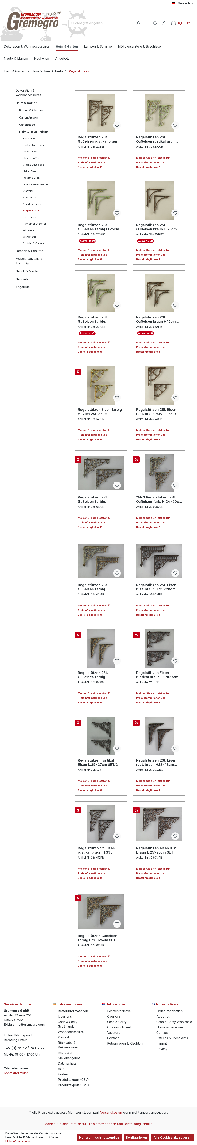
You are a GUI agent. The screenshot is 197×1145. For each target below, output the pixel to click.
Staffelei (28, 190)
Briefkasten (29, 138)
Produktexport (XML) (73, 1085)
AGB (61, 1069)
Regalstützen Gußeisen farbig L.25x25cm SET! (97, 938)
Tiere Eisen (29, 217)
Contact (113, 1038)
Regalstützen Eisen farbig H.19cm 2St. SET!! (100, 411)
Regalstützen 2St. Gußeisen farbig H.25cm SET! (98, 227)
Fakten (63, 1074)
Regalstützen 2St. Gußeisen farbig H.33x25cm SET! (93, 499)
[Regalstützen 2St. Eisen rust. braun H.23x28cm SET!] (159, 560)
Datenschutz (67, 1063)
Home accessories (169, 1027)
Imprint (161, 1043)
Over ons (114, 1016)
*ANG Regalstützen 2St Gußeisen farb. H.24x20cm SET (159, 499)
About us (163, 1016)
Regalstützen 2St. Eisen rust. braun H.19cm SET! (156, 411)
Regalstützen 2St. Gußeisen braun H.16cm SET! (156, 319)
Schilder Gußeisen (33, 243)
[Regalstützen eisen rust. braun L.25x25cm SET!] (159, 824)
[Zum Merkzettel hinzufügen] (117, 125)
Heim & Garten (26, 103)
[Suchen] (138, 23)
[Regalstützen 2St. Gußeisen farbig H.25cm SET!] (101, 200)
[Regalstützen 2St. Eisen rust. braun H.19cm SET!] (159, 385)
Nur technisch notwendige (99, 1137)
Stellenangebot (69, 1058)
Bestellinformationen (73, 1011)
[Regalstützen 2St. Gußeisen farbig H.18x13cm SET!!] (101, 648)
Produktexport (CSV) (73, 1080)
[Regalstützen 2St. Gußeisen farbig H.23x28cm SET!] (101, 560)
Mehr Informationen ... (19, 1141)
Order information (169, 1011)
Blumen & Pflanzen (31, 110)
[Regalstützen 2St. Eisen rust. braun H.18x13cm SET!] (159, 736)
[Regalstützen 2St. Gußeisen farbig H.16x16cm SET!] (101, 293)
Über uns (65, 1016)
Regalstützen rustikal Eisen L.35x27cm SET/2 (98, 762)
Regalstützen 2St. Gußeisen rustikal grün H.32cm (155, 139)
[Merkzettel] (155, 23)
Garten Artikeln (28, 117)
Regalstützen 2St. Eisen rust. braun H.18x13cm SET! (156, 762)
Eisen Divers (30, 151)
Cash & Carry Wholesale (174, 1022)
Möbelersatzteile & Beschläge (28, 261)
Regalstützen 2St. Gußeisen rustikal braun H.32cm (98, 139)
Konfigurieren (136, 1137)
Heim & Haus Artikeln (33, 131)
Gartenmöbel (27, 124)
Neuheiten (22, 279)
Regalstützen (31, 210)
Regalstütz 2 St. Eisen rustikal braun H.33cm (97, 850)
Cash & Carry (117, 1022)
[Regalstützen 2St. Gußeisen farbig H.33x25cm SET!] (101, 473)
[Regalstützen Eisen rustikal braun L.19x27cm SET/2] (159, 648)
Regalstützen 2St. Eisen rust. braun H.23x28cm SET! (156, 587)
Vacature (113, 1033)
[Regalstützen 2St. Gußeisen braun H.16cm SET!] (159, 293)
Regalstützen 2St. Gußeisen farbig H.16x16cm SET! (93, 319)
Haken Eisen (30, 171)
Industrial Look (31, 177)
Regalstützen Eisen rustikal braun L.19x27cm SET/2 (157, 675)
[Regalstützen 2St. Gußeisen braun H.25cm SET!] (159, 200)
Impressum (66, 1053)
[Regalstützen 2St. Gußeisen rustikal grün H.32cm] (159, 113)
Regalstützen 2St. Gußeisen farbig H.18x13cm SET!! (93, 675)
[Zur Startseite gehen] (33, 22)
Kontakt (63, 1037)
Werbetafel (29, 236)
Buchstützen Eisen (33, 145)
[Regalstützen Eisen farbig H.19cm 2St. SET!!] (101, 385)
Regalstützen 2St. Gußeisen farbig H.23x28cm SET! (93, 587)
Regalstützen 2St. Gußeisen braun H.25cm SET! (156, 227)
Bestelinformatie (119, 1011)
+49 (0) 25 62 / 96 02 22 (24, 1048)
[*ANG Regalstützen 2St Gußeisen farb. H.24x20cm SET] (159, 473)
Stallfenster (29, 197)
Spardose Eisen (32, 204)
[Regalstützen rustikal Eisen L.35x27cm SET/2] (101, 736)
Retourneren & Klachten (125, 1043)
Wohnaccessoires (71, 1032)
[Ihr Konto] (164, 23)
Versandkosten (111, 1112)
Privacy (161, 1049)
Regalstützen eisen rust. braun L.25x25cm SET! (157, 850)
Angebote (22, 287)
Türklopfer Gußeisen (35, 223)
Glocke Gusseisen (33, 164)
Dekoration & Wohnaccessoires (28, 92)
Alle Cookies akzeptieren (172, 1137)
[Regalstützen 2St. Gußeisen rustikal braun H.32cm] (101, 113)
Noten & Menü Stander (35, 184)
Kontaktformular (16, 1073)
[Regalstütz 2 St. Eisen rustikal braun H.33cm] (101, 824)
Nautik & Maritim (27, 271)
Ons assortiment (119, 1027)
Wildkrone (29, 230)
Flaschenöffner (31, 158)
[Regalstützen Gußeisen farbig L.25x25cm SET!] (101, 911)
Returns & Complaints (172, 1038)
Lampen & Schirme (29, 251)
